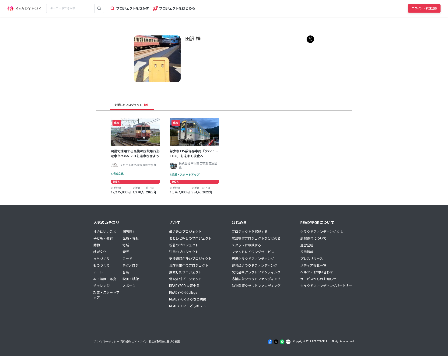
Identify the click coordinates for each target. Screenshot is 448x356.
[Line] (282, 341)
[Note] (288, 341)
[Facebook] (270, 341)
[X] (276, 341)
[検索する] (99, 8)
